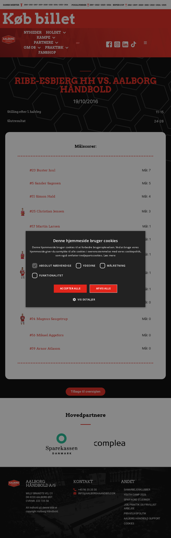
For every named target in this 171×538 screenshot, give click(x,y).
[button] (85, 299)
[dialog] (85, 269)
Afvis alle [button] (103, 288)
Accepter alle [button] (70, 288)
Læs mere (110, 255)
